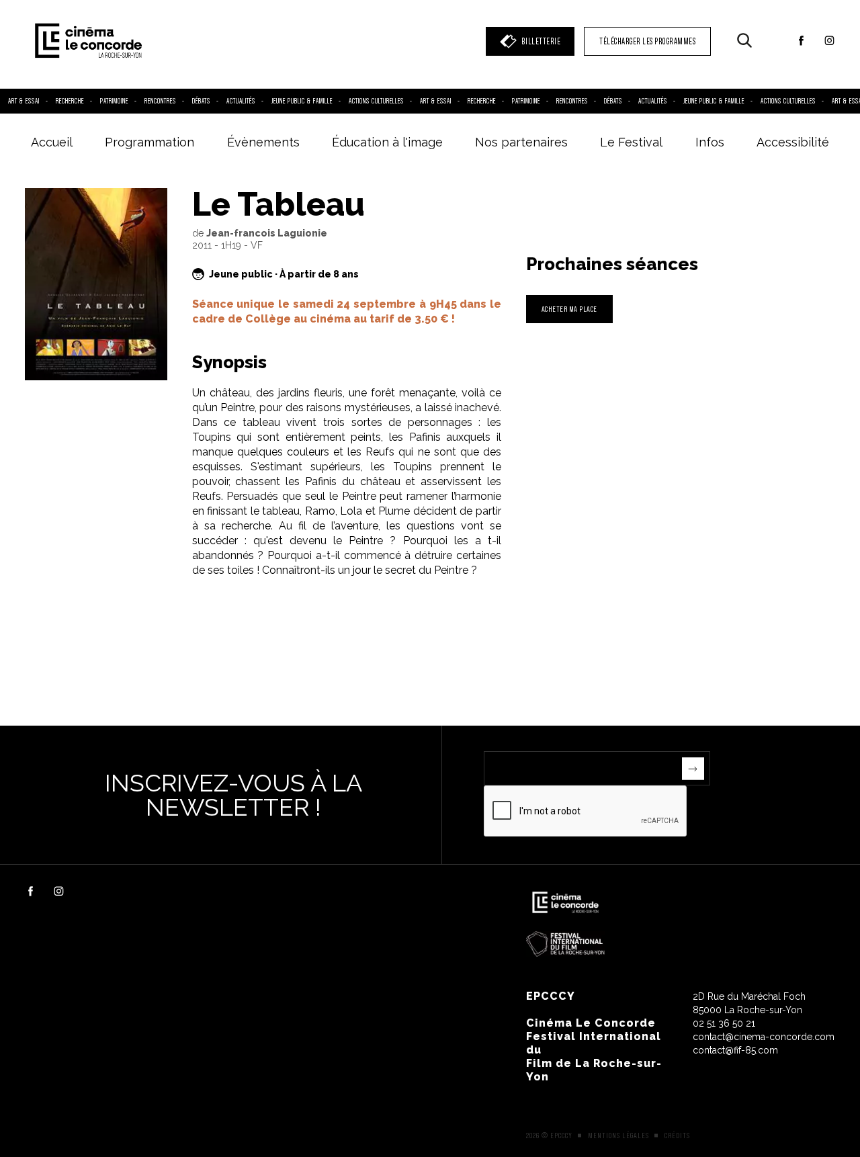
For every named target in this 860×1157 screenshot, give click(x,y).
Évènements (263, 142)
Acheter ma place (569, 308)
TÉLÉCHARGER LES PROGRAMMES (647, 41)
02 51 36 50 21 (724, 1023)
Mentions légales (618, 1135)
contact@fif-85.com (735, 1050)
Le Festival (631, 142)
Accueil (52, 142)
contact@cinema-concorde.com (763, 1036)
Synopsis (229, 362)
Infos (709, 142)
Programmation (149, 142)
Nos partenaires (521, 142)
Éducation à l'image (387, 142)
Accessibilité (793, 142)
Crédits (677, 1135)
